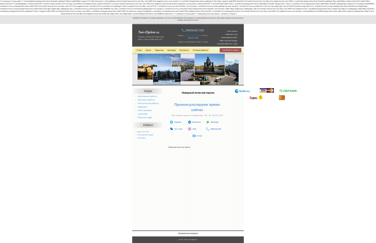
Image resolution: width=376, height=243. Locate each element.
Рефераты (142, 106)
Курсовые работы (146, 99)
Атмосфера (141, 138)
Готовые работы (200, 50)
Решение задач (145, 117)
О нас (139, 50)
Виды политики (143, 132)
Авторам (171, 50)
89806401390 (195, 30)
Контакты (184, 50)
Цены (148, 50)
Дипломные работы (147, 96)
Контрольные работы (148, 103)
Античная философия (145, 135)
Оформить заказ (230, 50)
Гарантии (159, 50)
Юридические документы (188, 233)
